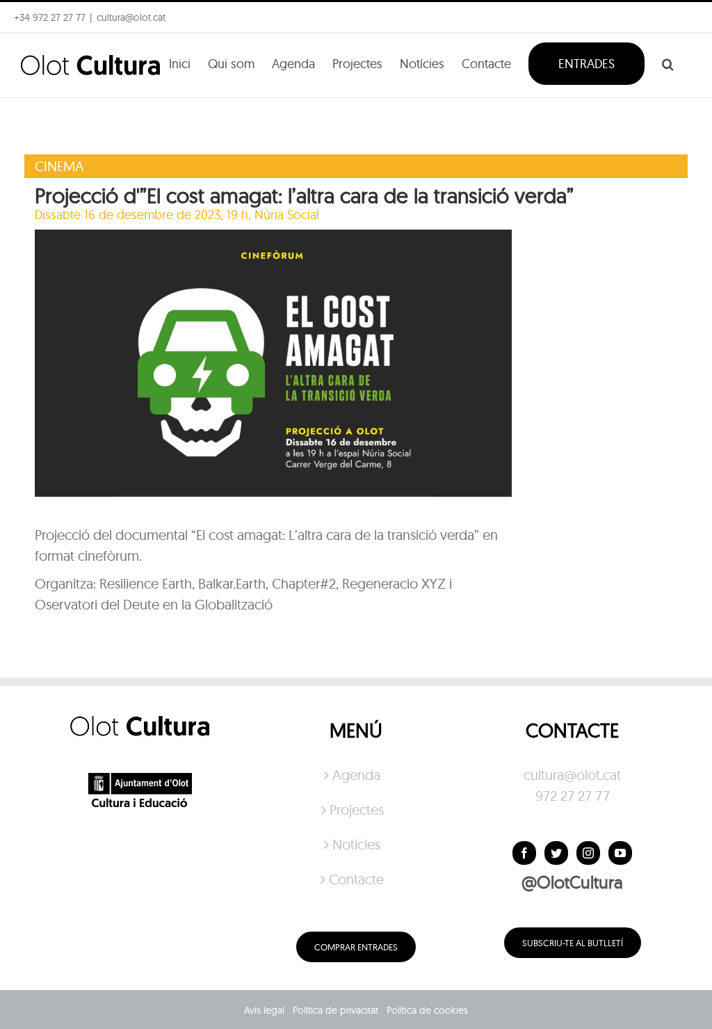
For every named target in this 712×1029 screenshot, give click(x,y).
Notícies (356, 844)
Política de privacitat (335, 1010)
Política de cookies (427, 1010)
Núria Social (286, 215)
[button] (668, 62)
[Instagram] (588, 853)
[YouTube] (620, 853)
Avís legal (264, 1010)
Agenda (356, 774)
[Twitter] (556, 853)
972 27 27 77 (572, 795)
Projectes (357, 809)
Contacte (356, 879)
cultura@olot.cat (572, 774)
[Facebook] (524, 853)
